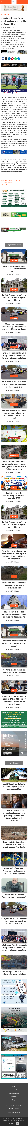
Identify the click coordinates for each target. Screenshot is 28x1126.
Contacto (14, 1086)
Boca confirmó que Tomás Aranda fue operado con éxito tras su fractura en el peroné (14, 871)
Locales (14, 487)
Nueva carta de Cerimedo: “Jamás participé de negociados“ (14, 896)
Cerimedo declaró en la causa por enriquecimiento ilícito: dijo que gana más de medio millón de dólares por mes (14, 555)
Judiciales (14, 545)
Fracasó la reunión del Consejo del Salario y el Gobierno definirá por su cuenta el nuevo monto (14, 614)
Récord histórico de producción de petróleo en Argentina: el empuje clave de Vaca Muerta (14, 844)
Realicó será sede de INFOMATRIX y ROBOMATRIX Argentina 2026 (14, 495)
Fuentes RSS (14, 1096)
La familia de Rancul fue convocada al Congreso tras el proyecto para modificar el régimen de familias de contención (14, 815)
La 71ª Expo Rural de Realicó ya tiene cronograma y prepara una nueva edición (14, 786)
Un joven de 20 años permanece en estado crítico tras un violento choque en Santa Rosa (14, 384)
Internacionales (14, 456)
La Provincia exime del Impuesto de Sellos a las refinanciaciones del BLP (14, 269)
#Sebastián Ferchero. (7, 185)
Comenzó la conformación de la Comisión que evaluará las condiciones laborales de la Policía (14, 414)
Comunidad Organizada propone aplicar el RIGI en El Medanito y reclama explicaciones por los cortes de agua (14, 700)
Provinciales (5, 14)
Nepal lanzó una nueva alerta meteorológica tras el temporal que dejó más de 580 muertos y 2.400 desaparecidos (14, 465)
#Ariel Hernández (6, 180)
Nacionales (14, 606)
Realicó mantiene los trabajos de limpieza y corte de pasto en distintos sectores (14, 585)
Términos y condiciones (14, 1093)
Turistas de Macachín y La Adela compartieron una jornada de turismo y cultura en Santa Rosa (14, 355)
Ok (17, 1123)
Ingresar (15, 1100)
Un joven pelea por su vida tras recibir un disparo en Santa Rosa (14, 671)
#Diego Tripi (16, 180)
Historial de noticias (14, 1090)
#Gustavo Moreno (6, 182)
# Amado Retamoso (13, 178)
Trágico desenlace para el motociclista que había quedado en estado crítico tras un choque (14, 326)
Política (14, 690)
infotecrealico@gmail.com (14, 1112)
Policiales (14, 664)
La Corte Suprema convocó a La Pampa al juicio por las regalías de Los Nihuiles (14, 297)
